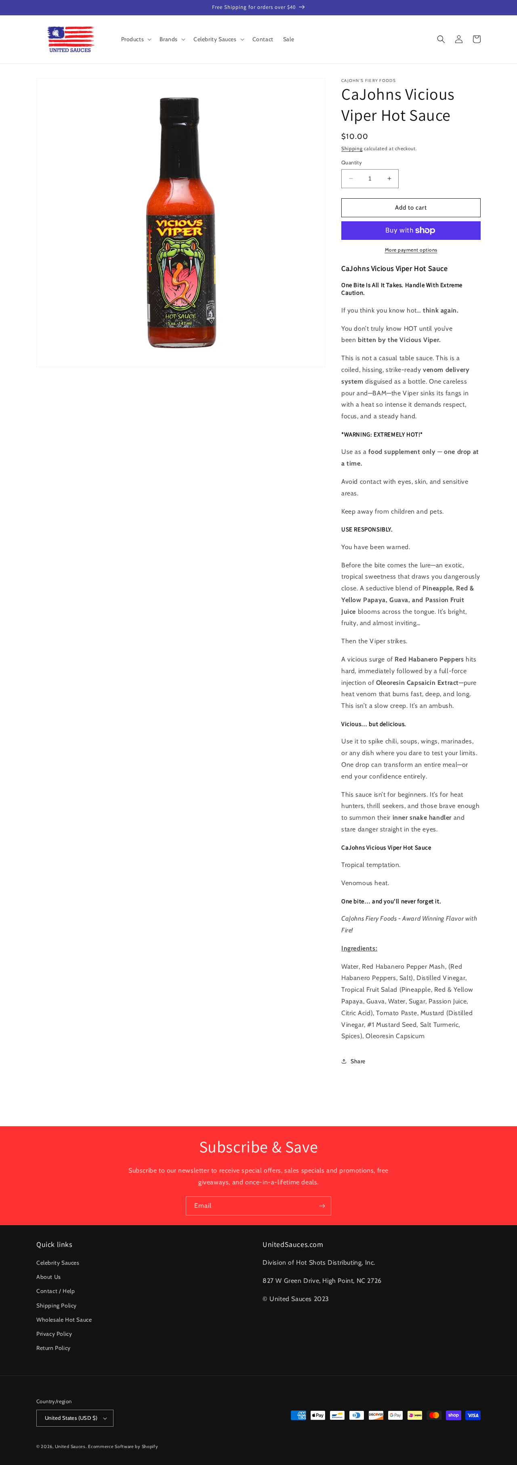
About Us (48, 1276)
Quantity (351, 162)
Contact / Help (55, 1291)
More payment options (411, 250)
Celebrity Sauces (58, 1262)
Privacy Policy (54, 1333)
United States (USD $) (71, 1418)
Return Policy (53, 1348)
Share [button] (358, 1061)
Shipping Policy (56, 1305)
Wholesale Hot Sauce (64, 1319)
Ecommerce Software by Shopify (123, 1446)
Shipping (352, 148)
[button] (135, 39)
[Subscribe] (322, 1205)
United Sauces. (71, 1446)
